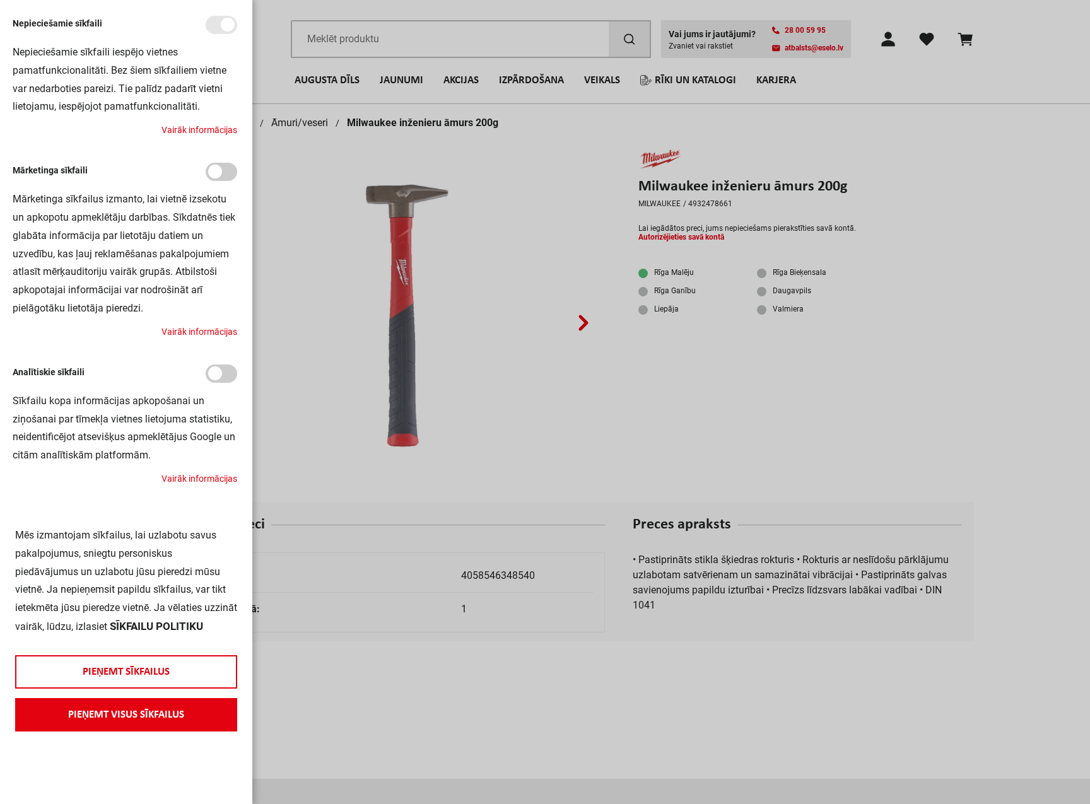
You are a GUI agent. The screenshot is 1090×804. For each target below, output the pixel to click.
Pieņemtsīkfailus (126, 672)
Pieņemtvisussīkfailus (126, 714)
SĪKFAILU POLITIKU (156, 626)
